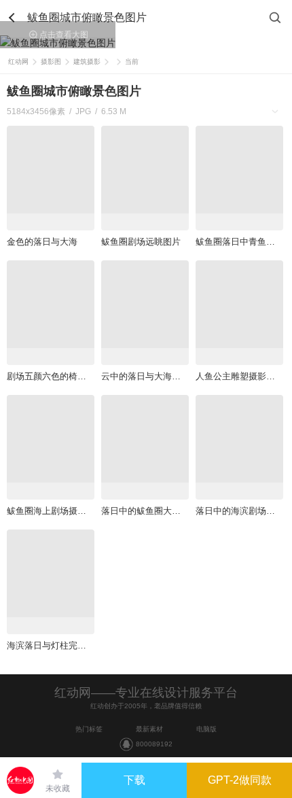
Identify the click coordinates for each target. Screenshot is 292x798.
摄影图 (51, 61)
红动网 (18, 61)
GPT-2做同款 (240, 780)
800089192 (154, 744)
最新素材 (149, 729)
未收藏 (57, 788)
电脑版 (206, 729)
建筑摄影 (87, 61)
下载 (134, 780)
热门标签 (89, 729)
